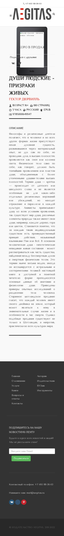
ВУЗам (41, 385)
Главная (16, 376)
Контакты (17, 403)
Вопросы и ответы (18, 397)
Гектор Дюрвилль (24, 99)
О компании (18, 381)
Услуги (15, 385)
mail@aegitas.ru (35, 492)
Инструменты (44, 390)
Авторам (42, 376)
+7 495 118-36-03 (44, 484)
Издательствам (46, 381)
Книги (15, 390)
